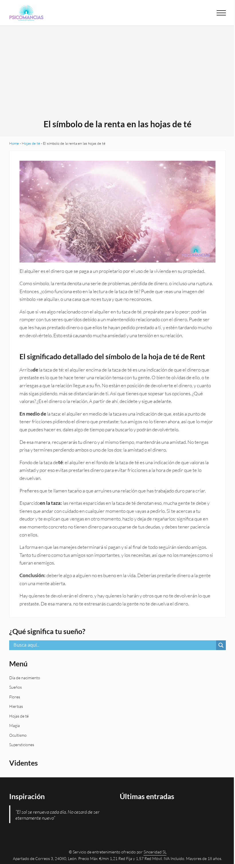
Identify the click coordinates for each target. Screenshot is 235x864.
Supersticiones (21, 744)
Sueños (15, 687)
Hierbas (16, 706)
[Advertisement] (117, 76)
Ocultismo (18, 735)
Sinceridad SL (155, 851)
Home (14, 143)
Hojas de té (31, 143)
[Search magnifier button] (221, 645)
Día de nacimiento (24, 677)
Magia (14, 725)
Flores (14, 696)
